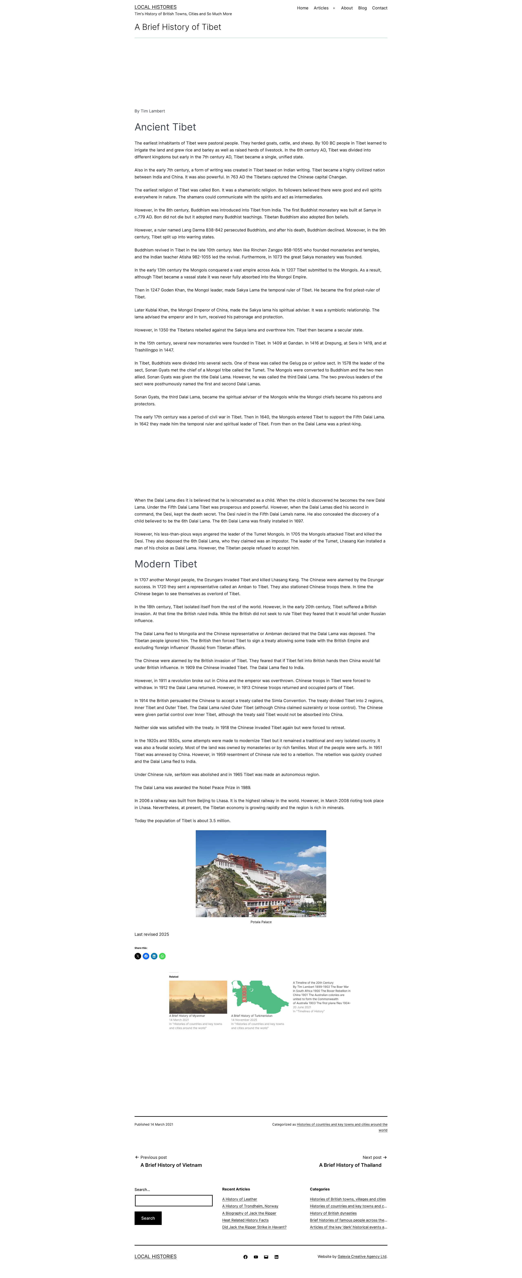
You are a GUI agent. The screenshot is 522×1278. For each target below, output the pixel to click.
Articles (321, 8)
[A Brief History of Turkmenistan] (260, 997)
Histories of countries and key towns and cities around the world (366, 1206)
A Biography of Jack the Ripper (249, 1213)
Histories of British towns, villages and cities (348, 1199)
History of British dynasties (333, 1213)
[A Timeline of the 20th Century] (324, 997)
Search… (142, 1189)
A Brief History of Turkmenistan (251, 1015)
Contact (379, 8)
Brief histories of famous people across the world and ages (361, 1220)
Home (303, 8)
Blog (362, 8)
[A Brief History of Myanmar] (198, 997)
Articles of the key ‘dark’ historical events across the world (360, 1227)
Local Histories (156, 7)
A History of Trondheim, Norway (250, 1206)
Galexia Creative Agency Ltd (362, 1256)
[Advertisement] (261, 72)
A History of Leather (239, 1199)
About (347, 8)
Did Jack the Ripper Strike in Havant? (254, 1227)
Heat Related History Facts (245, 1220)
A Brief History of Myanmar (187, 1015)
